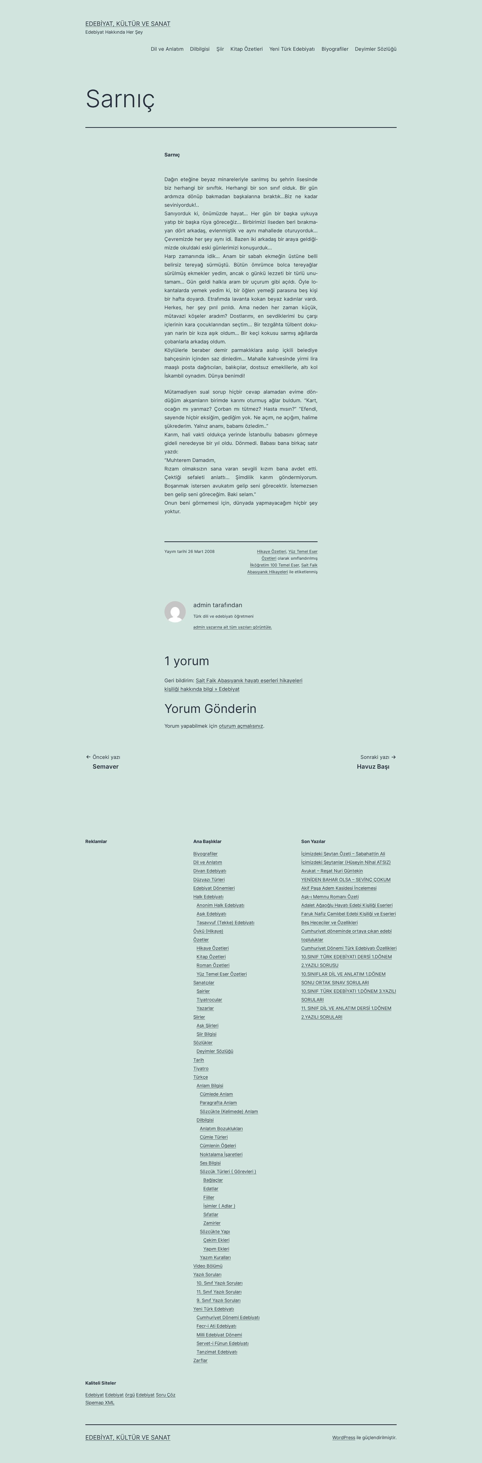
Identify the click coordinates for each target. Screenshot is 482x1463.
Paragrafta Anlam (218, 1102)
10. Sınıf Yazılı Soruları (220, 1283)
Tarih (198, 1060)
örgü (130, 1394)
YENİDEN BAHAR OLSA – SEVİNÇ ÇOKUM (346, 879)
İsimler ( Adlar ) (219, 1206)
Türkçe (200, 1077)
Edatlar (210, 1188)
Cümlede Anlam (216, 1094)
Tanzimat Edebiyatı (217, 1351)
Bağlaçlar (213, 1180)
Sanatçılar (203, 982)
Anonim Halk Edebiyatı (220, 905)
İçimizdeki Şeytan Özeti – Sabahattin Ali (343, 853)
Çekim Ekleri (216, 1240)
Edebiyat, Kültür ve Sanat (127, 23)
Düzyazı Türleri (209, 879)
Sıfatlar (210, 1214)
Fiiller (208, 1197)
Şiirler (199, 1017)
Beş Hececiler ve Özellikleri (329, 922)
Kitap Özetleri (246, 49)
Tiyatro (201, 1068)
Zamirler (212, 1223)
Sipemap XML (99, 1402)
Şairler (203, 991)
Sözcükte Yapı (215, 1231)
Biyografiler (335, 49)
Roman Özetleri (213, 965)
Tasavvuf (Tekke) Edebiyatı (225, 922)
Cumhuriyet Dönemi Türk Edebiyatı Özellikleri (349, 948)
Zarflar (200, 1360)
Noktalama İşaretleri (221, 1154)
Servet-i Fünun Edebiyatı (223, 1343)
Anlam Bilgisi (210, 1085)
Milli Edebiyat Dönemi (219, 1334)
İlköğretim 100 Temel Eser (274, 564)
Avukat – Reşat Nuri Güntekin (332, 870)
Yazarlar (205, 1008)
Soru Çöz (165, 1394)
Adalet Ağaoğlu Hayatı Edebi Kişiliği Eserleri (347, 905)
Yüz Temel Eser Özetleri (222, 974)
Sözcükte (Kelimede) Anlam (229, 1111)
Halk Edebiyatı (208, 896)
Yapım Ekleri (216, 1248)
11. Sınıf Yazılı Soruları (219, 1291)
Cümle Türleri (214, 1137)
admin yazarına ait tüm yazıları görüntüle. (232, 627)
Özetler (201, 939)
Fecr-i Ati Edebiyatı (216, 1326)
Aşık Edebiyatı (211, 913)
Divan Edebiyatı (209, 870)
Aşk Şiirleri (207, 1025)
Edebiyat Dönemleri (214, 888)
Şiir (220, 49)
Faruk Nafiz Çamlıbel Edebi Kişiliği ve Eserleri (348, 913)
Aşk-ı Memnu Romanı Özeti (330, 896)
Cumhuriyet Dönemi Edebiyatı (228, 1317)
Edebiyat (94, 1394)
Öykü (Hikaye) (208, 931)
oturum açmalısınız (241, 726)
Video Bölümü (207, 1266)
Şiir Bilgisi (206, 1034)
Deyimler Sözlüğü (376, 49)
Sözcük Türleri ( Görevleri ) (228, 1171)
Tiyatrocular (209, 999)
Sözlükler (203, 1042)
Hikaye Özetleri (271, 551)
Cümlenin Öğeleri (218, 1145)
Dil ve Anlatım (167, 49)
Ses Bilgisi (210, 1163)
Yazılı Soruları (207, 1274)
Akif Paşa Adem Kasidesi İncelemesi (339, 888)
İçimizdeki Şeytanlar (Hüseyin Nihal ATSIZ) (346, 862)
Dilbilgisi (200, 49)
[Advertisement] (123, 881)
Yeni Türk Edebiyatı (292, 49)
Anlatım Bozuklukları (221, 1128)
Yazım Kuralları (215, 1257)
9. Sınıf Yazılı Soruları (218, 1300)
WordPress (343, 1437)
